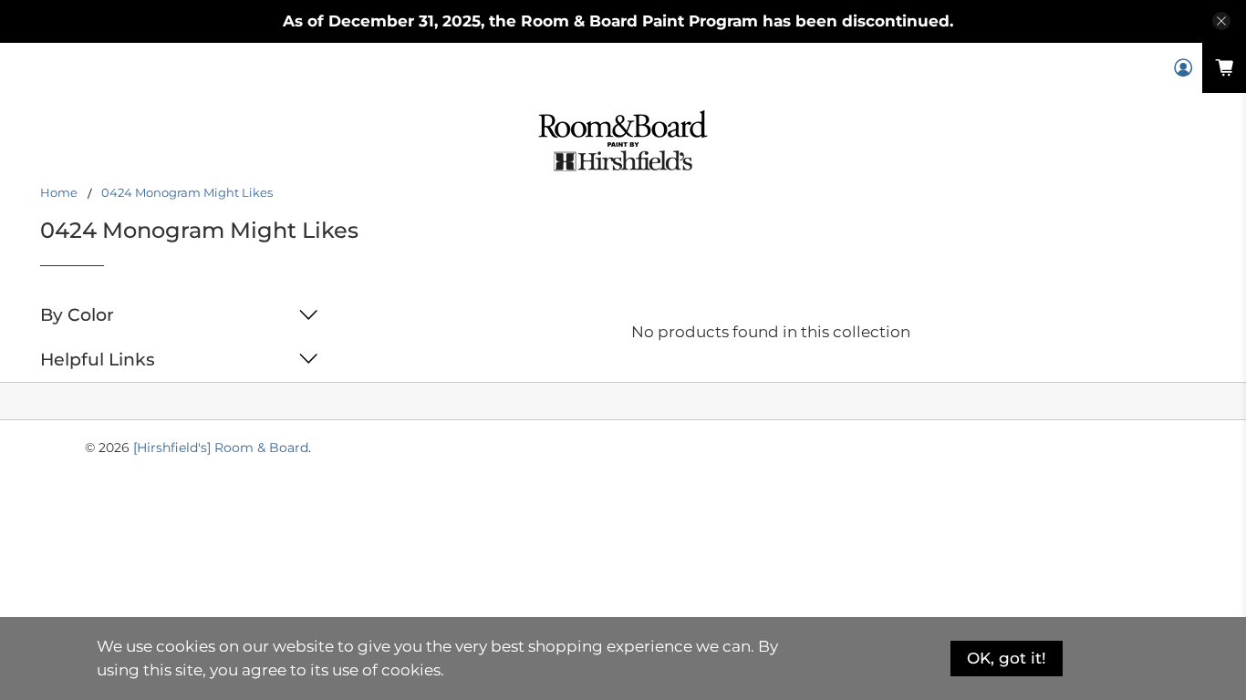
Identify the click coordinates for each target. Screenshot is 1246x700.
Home (59, 194)
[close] (1221, 21)
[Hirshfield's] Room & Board (220, 447)
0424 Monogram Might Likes (187, 194)
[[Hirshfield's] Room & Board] (623, 140)
